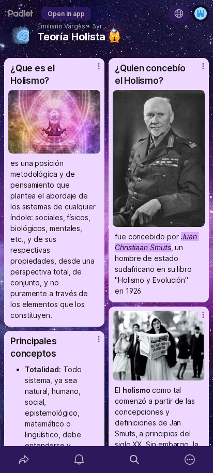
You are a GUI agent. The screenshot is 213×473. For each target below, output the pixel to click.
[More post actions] (92, 70)
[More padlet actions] (189, 459)
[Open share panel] (23, 459)
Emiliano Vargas (61, 26)
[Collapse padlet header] (128, 37)
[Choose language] (179, 13)
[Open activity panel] (78, 459)
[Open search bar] (134, 459)
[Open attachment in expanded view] (54, 122)
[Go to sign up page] (200, 13)
